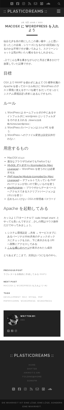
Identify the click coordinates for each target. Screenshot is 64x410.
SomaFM (32, 381)
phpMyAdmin (15, 187)
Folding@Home (32, 376)
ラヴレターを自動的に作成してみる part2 (25, 274)
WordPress (28, 301)
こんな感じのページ (18, 247)
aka (40, 22)
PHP (40, 297)
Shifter (32, 369)
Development (12, 297)
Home (32, 365)
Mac (24, 297)
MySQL (33, 297)
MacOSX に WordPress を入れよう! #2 (26, 285)
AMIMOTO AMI (32, 373)
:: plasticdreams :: (25, 11)
